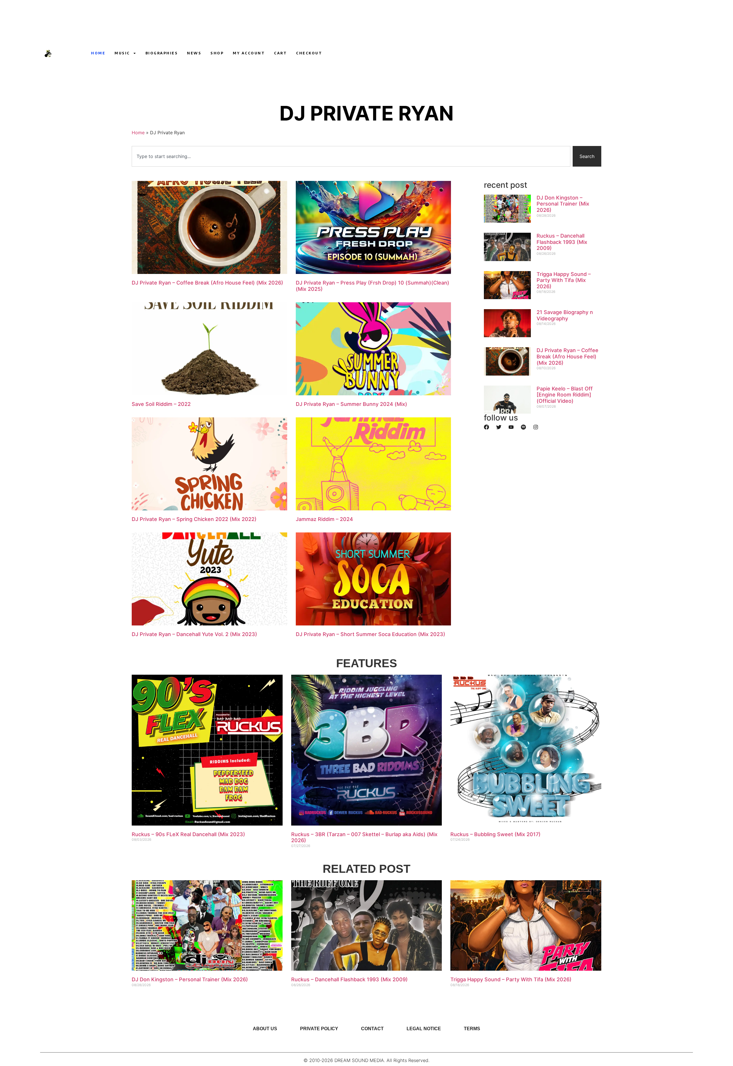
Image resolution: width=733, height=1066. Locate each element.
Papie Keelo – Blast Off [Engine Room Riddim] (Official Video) (565, 395)
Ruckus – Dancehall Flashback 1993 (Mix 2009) (562, 242)
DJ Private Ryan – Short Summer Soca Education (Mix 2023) (370, 634)
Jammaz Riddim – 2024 (324, 519)
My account (249, 53)
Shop (217, 53)
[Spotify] (523, 427)
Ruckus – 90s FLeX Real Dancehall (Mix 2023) (188, 834)
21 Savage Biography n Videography (565, 315)
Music (122, 53)
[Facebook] (486, 427)
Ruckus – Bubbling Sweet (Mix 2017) (495, 834)
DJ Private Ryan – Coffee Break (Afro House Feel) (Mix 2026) (207, 283)
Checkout (309, 53)
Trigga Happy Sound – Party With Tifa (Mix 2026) (564, 280)
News (194, 53)
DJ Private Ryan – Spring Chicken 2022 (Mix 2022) (194, 519)
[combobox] (351, 156)
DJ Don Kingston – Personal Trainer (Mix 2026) (563, 204)
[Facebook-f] (540, 53)
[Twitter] (498, 427)
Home (98, 53)
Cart (280, 53)
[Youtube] (519, 53)
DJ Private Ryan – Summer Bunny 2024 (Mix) (351, 404)
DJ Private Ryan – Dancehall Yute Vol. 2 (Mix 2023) (194, 634)
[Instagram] (530, 53)
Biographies (161, 53)
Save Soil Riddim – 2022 (161, 404)
